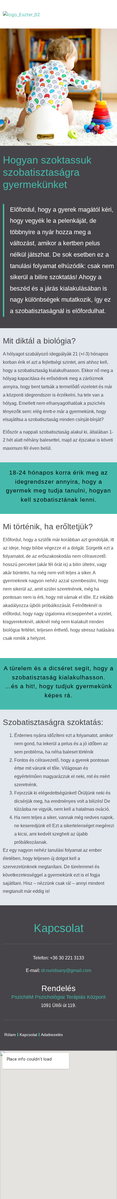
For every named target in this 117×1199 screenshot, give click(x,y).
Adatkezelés (52, 1034)
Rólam (10, 1034)
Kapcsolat (28, 1034)
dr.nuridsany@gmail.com (66, 970)
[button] (107, 14)
